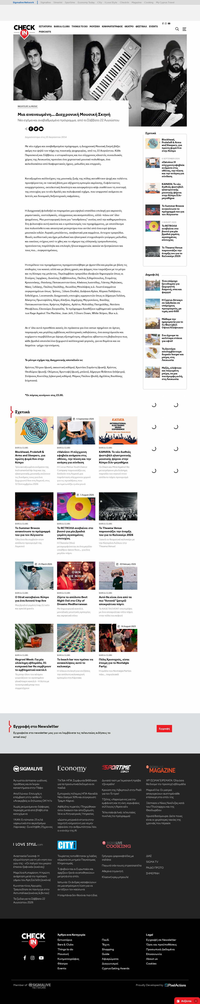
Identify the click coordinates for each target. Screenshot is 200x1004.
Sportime (70, 2)
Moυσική (63, 954)
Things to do (65, 949)
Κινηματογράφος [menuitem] (112, 26)
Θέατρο (63, 963)
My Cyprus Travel (165, 2)
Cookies (151, 963)
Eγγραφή (164, 728)
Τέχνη (105, 944)
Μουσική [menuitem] (95, 26)
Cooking (148, 2)
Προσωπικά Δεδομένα (160, 949)
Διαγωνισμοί (110, 963)
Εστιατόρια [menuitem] (45, 26)
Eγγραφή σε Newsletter (161, 939)
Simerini (57, 2)
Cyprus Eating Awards (115, 968)
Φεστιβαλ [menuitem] (141, 26)
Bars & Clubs (21, 448)
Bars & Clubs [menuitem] (62, 26)
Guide (105, 954)
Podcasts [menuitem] (45, 31)
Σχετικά (22, 411)
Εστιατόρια (65, 939)
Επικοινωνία (154, 954)
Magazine (137, 2)
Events (62, 968)
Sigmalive (45, 2)
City (99, 2)
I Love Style (111, 2)
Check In (124, 2)
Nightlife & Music (28, 106)
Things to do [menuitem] (80, 26)
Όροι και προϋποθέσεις (161, 944)
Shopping (108, 949)
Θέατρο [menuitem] (129, 26)
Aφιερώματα (110, 959)
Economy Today (86, 2)
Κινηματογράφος (68, 959)
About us (152, 959)
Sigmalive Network (23, 2)
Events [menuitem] (153, 26)
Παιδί (105, 939)
